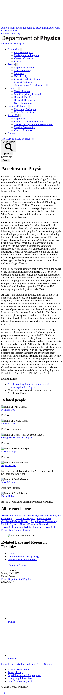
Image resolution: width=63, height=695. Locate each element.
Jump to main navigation (14, 27)
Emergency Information (20, 678)
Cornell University (10, 33)
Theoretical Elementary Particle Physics (28, 528)
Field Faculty (21, 76)
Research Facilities (23, 97)
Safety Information (23, 103)
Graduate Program (23, 52)
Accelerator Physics (11, 515)
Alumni (12, 133)
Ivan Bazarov (8, 409)
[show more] (21, 49)
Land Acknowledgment (20, 681)
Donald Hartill (8, 423)
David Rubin (8, 496)
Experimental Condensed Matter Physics (26, 520)
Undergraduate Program (26, 55)
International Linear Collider (22, 559)
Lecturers (19, 73)
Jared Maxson (8, 482)
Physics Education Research (34, 524)
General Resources (23, 130)
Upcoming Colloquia (25, 109)
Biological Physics (25, 518)
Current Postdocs (23, 82)
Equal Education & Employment (24, 675)
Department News (23, 118)
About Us (13, 115)
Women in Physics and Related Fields (33, 124)
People (11, 64)
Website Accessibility (18, 669)
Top (3, 692)
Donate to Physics (17, 565)
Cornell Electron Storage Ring (23, 556)
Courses (18, 61)
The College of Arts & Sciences (17, 138)
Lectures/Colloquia (18, 106)
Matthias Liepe (8, 451)
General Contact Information (28, 121)
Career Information (24, 58)
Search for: (7, 156)
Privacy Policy (15, 672)
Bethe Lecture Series (24, 112)
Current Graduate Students (27, 79)
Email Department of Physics (16, 579)
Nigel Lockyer (8, 465)
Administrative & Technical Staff (31, 85)
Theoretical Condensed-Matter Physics (21, 527)
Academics (14, 49)
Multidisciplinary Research (28, 94)
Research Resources (24, 100)
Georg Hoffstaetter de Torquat (16, 437)
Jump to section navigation (41, 27)
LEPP (11, 553)
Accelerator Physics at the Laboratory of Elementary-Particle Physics (28, 386)
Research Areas (22, 91)
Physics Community (24, 127)
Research (13, 88)
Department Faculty (24, 67)
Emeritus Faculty (23, 70)
